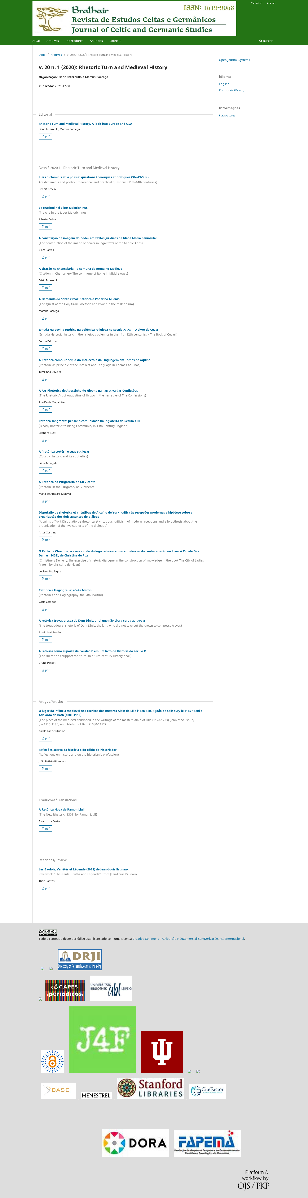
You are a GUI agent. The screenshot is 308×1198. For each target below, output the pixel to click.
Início (42, 55)
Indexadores (74, 41)
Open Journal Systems (234, 60)
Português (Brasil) (231, 90)
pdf (47, 136)
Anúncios (96, 41)
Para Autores (227, 115)
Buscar (267, 41)
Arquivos (53, 41)
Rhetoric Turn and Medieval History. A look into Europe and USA (85, 124)
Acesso (271, 3)
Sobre (114, 41)
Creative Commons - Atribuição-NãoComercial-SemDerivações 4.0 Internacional (188, 939)
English (224, 84)
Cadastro (256, 3)
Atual (36, 41)
